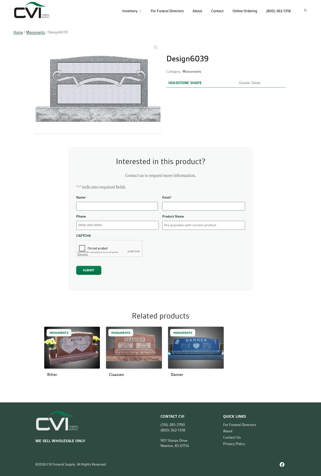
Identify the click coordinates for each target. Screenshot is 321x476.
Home (18, 32)
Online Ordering (245, 11)
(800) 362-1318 (278, 11)
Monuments (35, 32)
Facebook (282, 464)
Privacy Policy (234, 443)
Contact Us (232, 437)
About (197, 11)
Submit (88, 270)
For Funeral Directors (167, 11)
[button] (156, 47)
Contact (217, 11)
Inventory (130, 11)
